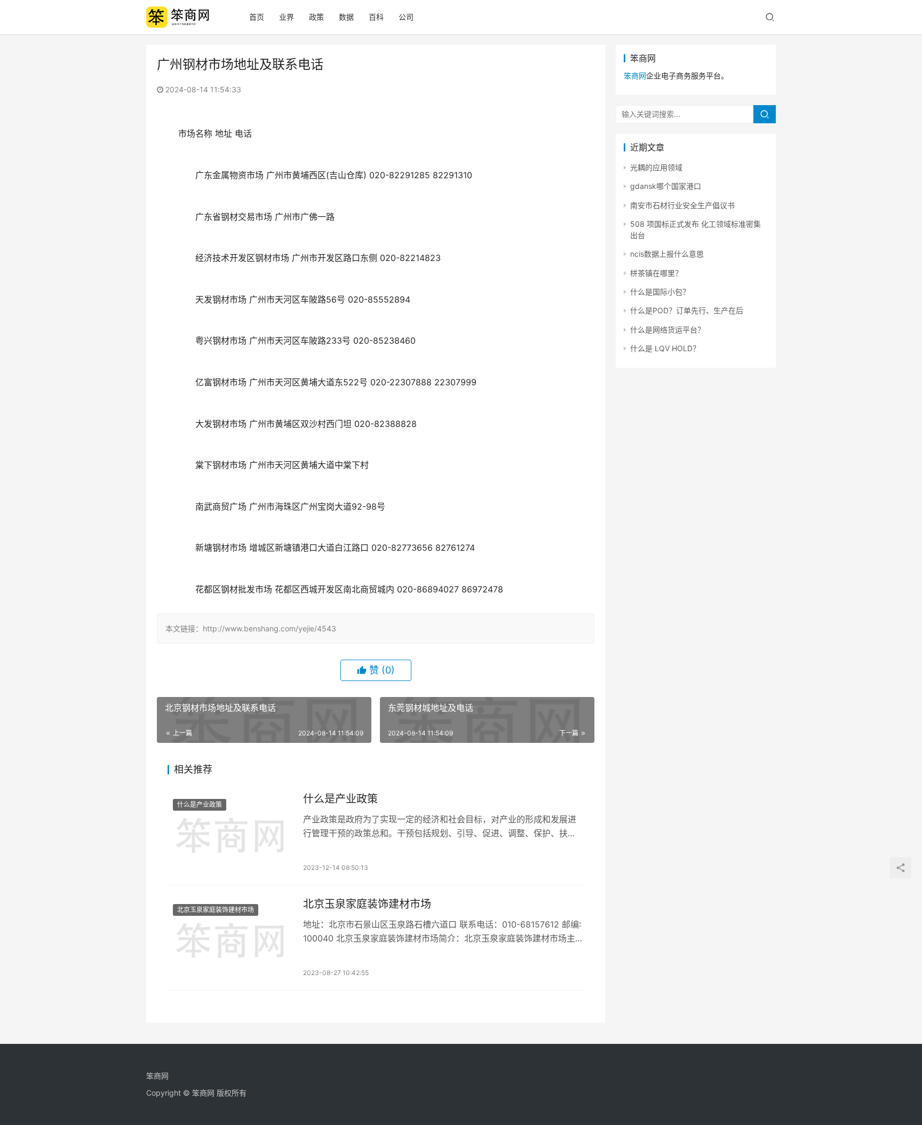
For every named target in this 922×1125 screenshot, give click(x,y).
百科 (376, 16)
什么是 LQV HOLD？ (665, 348)
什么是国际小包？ (660, 291)
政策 (316, 16)
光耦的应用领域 (656, 167)
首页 (256, 16)
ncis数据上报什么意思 (667, 253)
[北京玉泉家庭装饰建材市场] (230, 937)
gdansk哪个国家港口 (665, 186)
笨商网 (635, 75)
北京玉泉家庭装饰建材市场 (215, 910)
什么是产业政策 (199, 805)
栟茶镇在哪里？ (656, 273)
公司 (406, 16)
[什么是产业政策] (230, 832)
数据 (346, 16)
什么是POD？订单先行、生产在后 (686, 310)
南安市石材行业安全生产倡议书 (682, 205)
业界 (286, 16)
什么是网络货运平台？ (667, 329)
